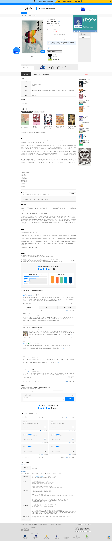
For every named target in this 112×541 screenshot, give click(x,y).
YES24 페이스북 (80, 524)
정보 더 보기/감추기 (53, 25)
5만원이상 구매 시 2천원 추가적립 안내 (64, 34)
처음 (23, 310)
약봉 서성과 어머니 (86, 122)
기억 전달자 (85, 81)
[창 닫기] (60, 52)
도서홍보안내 (45, 524)
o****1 (31, 343)
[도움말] (50, 33)
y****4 (30, 315)
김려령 (48, 23)
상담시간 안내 (88, 531)
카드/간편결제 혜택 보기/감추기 (64, 39)
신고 (38, 295)
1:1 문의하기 (77, 531)
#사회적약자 (43, 111)
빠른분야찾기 (24, 12)
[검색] (65, 8)
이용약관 (29, 524)
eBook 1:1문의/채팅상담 (86, 529)
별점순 (73, 310)
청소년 (30, 15)
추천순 (70, 310)
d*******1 (42, 454)
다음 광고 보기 (90, 10)
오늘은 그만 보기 (76, 31)
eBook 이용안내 (41, 84)
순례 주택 (84, 94)
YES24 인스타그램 (82, 524)
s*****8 (31, 329)
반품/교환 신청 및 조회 (39, 476)
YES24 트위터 (81, 524)
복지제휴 (56, 524)
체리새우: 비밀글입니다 (60, 126)
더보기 (88, 79)
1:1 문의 (45, 476)
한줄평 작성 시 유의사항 (73, 395)
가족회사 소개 (87, 524)
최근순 (67, 310)
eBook (25, 15)
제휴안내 (52, 524)
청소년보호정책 (40, 524)
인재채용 (25, 524)
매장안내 (59, 524)
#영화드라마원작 (36, 111)
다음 (41, 310)
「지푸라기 (54, 57)
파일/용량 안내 (39, 92)
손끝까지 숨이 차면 (86, 140)
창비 (51, 23)
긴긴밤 (22, 126)
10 (39, 417)
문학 (34, 15)
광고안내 (49, 524)
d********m (30, 295)
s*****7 (29, 357)
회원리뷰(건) (57, 25)
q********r (29, 371)
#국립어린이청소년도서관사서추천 (27, 111)
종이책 (49, 48)
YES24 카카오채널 (78, 524)
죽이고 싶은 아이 (86, 100)
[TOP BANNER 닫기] (110, 1)
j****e (42, 442)
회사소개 (22, 524)
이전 (25, 310)
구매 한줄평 (63, 417)
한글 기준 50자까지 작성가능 (28, 397)
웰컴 (22, 15)
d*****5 (70, 454)
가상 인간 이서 (85, 134)
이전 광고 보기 (89, 10)
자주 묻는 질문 (82, 531)
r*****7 (70, 430)
